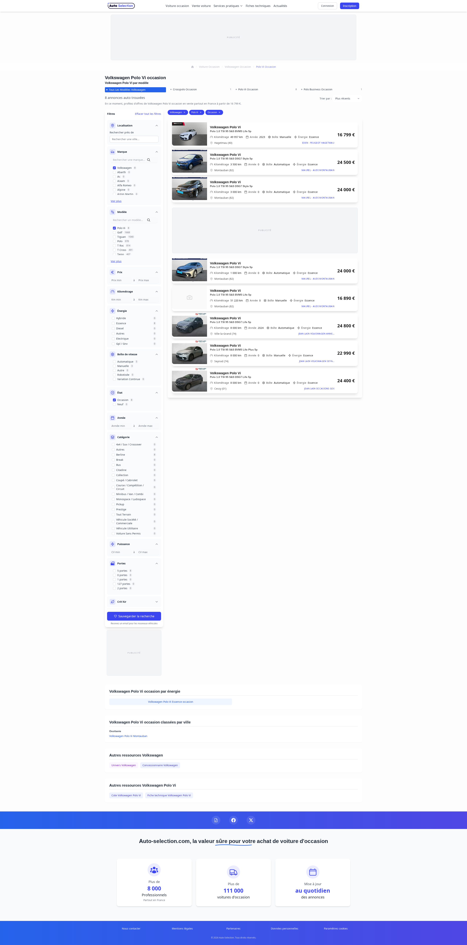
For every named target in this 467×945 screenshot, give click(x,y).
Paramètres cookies (336, 928)
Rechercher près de (122, 132)
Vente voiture (201, 6)
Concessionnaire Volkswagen (160, 765)
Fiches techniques (258, 6)
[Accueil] (192, 66)
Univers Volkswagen (123, 765)
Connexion (327, 5)
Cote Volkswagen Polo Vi (126, 795)
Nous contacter (131, 928)
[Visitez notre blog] (216, 820)
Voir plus (116, 201)
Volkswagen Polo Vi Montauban (128, 736)
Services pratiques (226, 6)
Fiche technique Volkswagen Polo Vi (169, 795)
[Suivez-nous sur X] (251, 820)
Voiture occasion (177, 6)
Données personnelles (284, 928)
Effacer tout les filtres (148, 113)
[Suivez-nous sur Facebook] (233, 820)
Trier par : (326, 98)
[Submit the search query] (149, 160)
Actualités (280, 6)
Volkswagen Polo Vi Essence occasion (170, 701)
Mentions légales (182, 928)
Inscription (349, 6)
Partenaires (233, 928)
